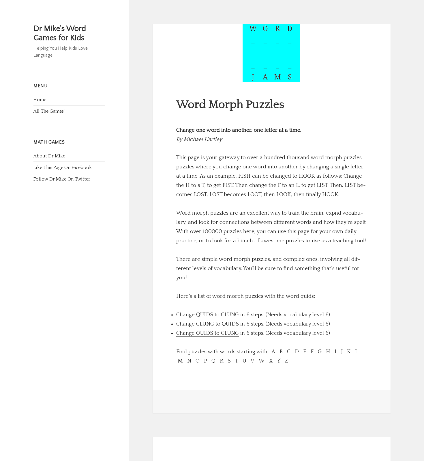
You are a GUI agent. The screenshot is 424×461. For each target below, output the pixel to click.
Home (39, 99)
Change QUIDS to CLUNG (207, 315)
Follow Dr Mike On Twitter (61, 179)
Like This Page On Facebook (62, 167)
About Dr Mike (49, 156)
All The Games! (49, 111)
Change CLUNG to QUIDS (207, 324)
